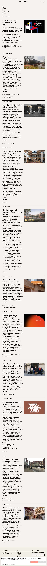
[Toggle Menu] (3, 2)
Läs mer (5, 202)
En (41, 1)
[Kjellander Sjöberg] (23, 1)
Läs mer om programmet (8, 498)
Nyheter (4, 7)
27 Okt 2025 (5, 147)
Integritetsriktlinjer (11, 564)
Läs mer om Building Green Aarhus (10, 305)
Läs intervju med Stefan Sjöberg (10, 307)
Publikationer (5, 11)
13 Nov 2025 (5, 53)
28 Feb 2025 (5, 311)
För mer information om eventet (10, 45)
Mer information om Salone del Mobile (11, 49)
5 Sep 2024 (5, 504)
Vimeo (18, 555)
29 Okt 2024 (5, 398)
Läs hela (4, 91)
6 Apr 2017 (4, 17)
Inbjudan (5, 542)
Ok (34, 561)
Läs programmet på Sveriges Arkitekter (11, 94)
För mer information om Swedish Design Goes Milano (13, 47)
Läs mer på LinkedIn (8, 356)
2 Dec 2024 (5, 360)
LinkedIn (18, 554)
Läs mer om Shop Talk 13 (9, 143)
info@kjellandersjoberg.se (7, 553)
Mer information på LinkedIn (9, 540)
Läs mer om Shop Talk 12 (9, 394)
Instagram (19, 552)
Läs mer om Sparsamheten (9, 95)
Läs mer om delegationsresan (9, 500)
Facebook (19, 553)
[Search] (44, 2)
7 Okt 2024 (4, 455)
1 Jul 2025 (4, 206)
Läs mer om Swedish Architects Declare (11, 354)
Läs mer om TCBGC (8, 97)
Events (4, 8)
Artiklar (4, 13)
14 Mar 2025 (5, 276)
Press (3, 10)
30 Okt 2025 (5, 101)
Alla (3, 5)
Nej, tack (42, 561)
